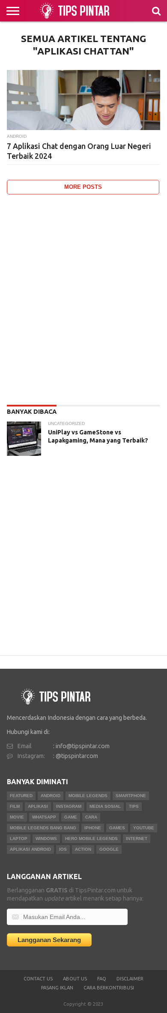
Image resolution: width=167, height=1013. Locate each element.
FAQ (101, 978)
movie (17, 817)
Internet (136, 838)
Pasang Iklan (57, 987)
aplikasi (38, 806)
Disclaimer (129, 978)
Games (117, 827)
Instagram (68, 806)
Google (109, 849)
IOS (63, 849)
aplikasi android (30, 849)
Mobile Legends (88, 795)
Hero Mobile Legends (91, 838)
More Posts (83, 187)
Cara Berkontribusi (109, 987)
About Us (75, 978)
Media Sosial (105, 806)
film (15, 806)
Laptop (18, 838)
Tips (134, 806)
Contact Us (38, 978)
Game (70, 817)
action (83, 849)
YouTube (143, 827)
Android (50, 795)
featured (21, 795)
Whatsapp (44, 817)
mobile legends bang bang (43, 827)
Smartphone (131, 795)
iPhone (92, 827)
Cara (91, 817)
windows (46, 838)
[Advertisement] (83, 297)
